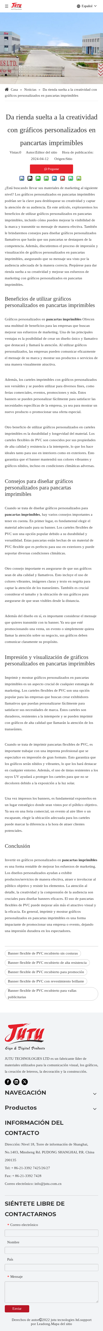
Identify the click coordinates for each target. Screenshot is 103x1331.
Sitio (69, 159)
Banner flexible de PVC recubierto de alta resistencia (47, 963)
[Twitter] (25, 1081)
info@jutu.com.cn (48, 1184)
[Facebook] (8, 1081)
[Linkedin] (16, 1081)
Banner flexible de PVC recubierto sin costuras (43, 953)
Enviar (17, 1308)
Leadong (43, 1324)
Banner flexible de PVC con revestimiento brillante (46, 981)
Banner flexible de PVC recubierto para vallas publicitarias (42, 994)
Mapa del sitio (61, 1324)
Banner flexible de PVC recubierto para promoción (46, 972)
